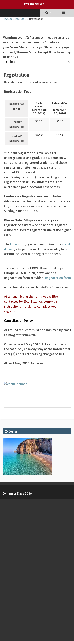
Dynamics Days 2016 (34, 3)
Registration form (58, 278)
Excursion (17, 244)
